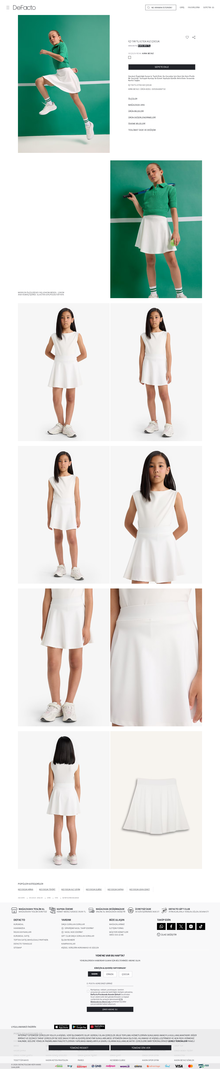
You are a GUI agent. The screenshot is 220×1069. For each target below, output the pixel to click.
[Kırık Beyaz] (129, 57)
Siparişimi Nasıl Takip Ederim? (79, 928)
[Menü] (8, 7)
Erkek (110, 974)
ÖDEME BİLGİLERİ (136, 123)
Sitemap (18, 948)
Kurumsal (19, 924)
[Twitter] (181, 926)
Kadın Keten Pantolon (57, 1060)
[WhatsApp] (161, 926)
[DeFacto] (24, 7)
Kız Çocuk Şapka (116, 889)
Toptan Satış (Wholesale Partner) (31, 940)
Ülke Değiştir (169, 934)
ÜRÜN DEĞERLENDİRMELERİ (142, 117)
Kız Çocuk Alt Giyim (70, 889)
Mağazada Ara (136, 105)
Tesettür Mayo (21, 1060)
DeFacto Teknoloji (23, 944)
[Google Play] (79, 1026)
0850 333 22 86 (116, 935)
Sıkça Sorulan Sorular (73, 924)
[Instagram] (191, 926)
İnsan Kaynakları (22, 932)
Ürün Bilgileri (136, 111)
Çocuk (125, 974)
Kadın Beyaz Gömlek (184, 1060)
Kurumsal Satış (21, 936)
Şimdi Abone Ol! (110, 1009)
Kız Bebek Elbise (117, 1060)
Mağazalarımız (117, 924)
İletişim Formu (116, 928)
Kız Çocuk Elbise (94, 889)
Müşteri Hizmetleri (118, 932)
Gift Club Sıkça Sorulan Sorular (77, 936)
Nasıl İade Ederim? (73, 932)
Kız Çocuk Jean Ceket (139, 889)
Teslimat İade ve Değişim (142, 130)
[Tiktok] (201, 926)
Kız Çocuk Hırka (25, 889)
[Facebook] (171, 926)
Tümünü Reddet (79, 1048)
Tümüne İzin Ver (141, 1048)
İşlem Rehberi (68, 940)
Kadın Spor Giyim (150, 1060)
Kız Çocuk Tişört (47, 889)
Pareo (81, 1060)
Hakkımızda (19, 928)
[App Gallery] (97, 1026)
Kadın (94, 974)
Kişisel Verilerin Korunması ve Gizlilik (80, 948)
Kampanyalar (68, 944)
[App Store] (61, 1026)
